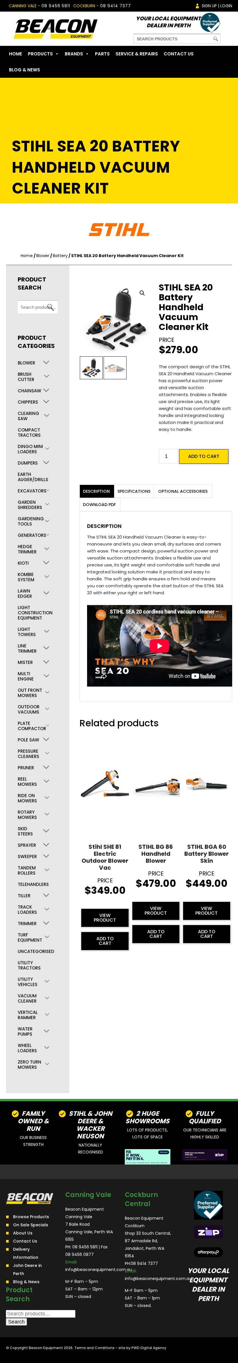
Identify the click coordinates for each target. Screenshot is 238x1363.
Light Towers (27, 632)
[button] (142, 293)
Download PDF (99, 505)
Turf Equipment (30, 937)
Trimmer (27, 923)
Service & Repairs (137, 54)
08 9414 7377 (115, 6)
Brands (74, 54)
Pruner (26, 767)
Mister (25, 662)
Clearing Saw (28, 416)
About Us (23, 1233)
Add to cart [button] (105, 941)
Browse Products (31, 1217)
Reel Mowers (27, 782)
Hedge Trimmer (27, 549)
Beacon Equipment (46, 1347)
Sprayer (27, 845)
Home (15, 54)
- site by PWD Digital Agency (141, 1347)
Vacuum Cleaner (27, 998)
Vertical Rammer (28, 1015)
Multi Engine (26, 676)
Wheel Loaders (27, 1048)
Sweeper (27, 856)
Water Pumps (25, 1031)
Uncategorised (36, 951)
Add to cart (203, 456)
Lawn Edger (25, 593)
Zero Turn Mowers (29, 1064)
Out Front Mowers (30, 693)
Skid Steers (25, 831)
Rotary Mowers (27, 815)
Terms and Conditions (94, 1347)
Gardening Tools (31, 521)
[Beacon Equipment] (55, 29)
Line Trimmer (27, 648)
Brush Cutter (26, 377)
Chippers (28, 402)
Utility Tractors (29, 965)
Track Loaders (27, 910)
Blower (42, 256)
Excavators (32, 491)
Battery (60, 256)
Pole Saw (28, 740)
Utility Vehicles (27, 982)
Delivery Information (25, 1253)
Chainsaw (29, 390)
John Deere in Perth (27, 1270)
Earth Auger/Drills (33, 477)
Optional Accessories (183, 491)
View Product (105, 917)
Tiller (24, 895)
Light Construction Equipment (35, 613)
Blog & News (24, 70)
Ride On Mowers (27, 798)
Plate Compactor (32, 726)
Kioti (23, 563)
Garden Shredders (30, 505)
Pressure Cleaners (28, 754)
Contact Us (179, 54)
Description (96, 491)
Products (40, 54)
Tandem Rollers (27, 870)
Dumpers (28, 463)
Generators (32, 535)
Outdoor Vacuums (28, 709)
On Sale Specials (30, 1225)
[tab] (96, 491)
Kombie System (26, 577)
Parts (102, 54)
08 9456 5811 (56, 6)
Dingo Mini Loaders (30, 449)
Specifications (134, 491)
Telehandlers (33, 884)
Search (50, 307)
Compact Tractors (29, 432)
